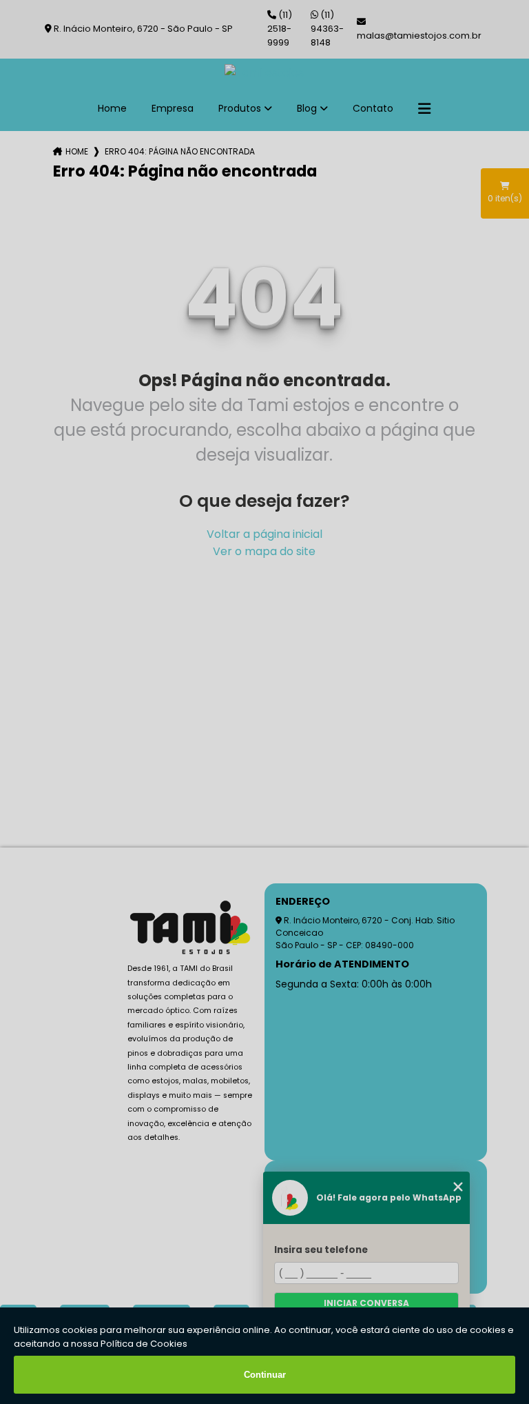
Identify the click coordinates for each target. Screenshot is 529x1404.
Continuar (265, 1375)
